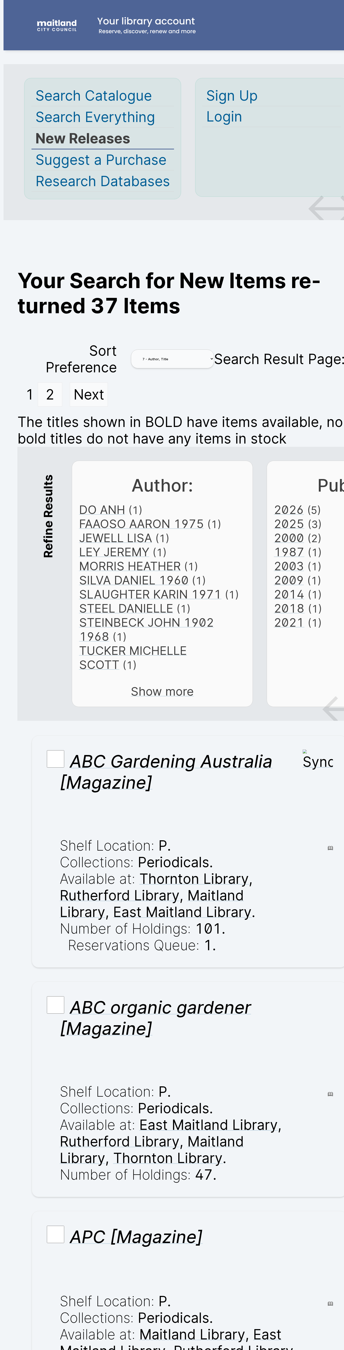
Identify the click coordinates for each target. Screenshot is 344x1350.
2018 (289, 608)
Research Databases (103, 181)
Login (224, 116)
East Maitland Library (182, 912)
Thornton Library (194, 878)
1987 (289, 552)
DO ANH (102, 510)
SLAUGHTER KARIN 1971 (150, 594)
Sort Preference (81, 359)
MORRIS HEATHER (130, 566)
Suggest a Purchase (101, 159)
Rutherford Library (120, 895)
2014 (289, 594)
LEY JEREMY (114, 552)
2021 (289, 622)
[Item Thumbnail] (318, 761)
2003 (289, 566)
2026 (289, 510)
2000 (289, 538)
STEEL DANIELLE (126, 608)
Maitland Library (192, 1334)
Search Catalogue (94, 95)
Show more (162, 691)
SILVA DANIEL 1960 (134, 580)
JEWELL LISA (115, 538)
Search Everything (95, 117)
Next (89, 394)
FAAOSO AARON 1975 (141, 524)
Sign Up (232, 95)
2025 (289, 524)
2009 (289, 580)
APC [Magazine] (136, 1236)
